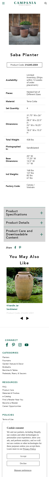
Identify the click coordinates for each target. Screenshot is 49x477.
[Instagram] (20, 346)
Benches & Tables (10, 370)
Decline (23, 463)
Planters (5, 357)
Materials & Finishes (10, 393)
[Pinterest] (13, 346)
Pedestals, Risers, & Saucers (14, 373)
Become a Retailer (10, 403)
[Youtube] (26, 346)
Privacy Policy (29, 449)
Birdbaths (6, 367)
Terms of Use (7, 419)
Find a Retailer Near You (12, 399)
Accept (23, 456)
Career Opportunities (11, 406)
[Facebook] (7, 346)
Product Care (8, 390)
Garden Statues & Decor (13, 364)
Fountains (6, 360)
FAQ (4, 387)
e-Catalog (6, 396)
